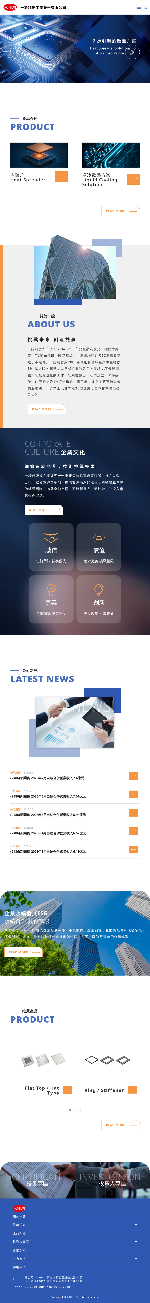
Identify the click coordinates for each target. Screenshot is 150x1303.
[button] (17, 52)
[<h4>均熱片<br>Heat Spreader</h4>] (39, 155)
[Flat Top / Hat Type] (42, 1059)
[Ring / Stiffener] (107, 1059)
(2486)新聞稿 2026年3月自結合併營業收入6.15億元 (49, 851)
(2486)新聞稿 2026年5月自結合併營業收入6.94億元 (49, 814)
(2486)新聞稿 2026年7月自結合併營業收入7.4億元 (48, 778)
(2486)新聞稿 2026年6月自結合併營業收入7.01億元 (49, 796)
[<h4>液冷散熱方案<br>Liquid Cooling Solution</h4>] (111, 155)
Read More (116, 211)
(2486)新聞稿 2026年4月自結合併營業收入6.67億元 (49, 833)
